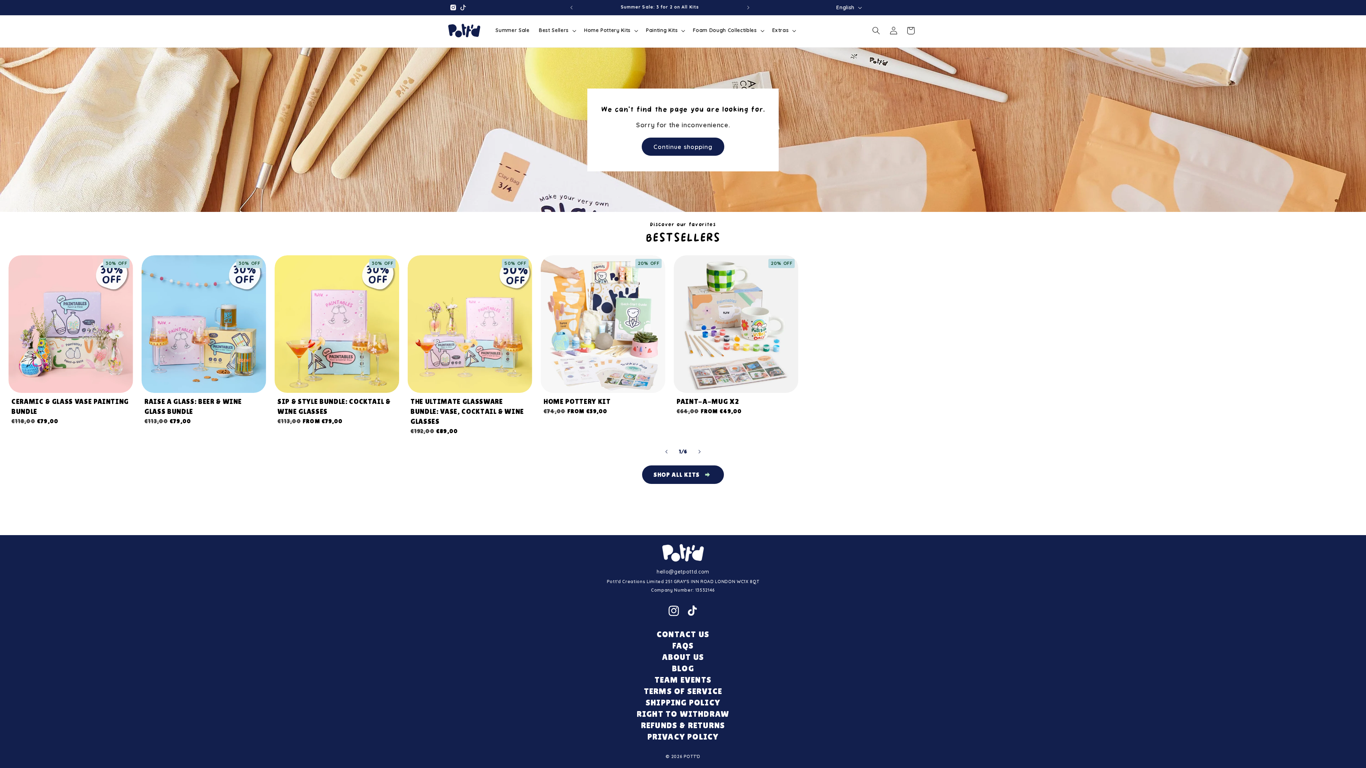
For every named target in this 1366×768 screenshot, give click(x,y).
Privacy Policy (683, 736)
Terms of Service (683, 691)
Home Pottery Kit (577, 401)
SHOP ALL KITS (676, 474)
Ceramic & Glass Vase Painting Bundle (70, 406)
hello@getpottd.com (683, 572)
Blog (683, 668)
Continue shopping (683, 146)
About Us (683, 657)
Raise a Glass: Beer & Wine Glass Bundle (193, 406)
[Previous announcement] (571, 7)
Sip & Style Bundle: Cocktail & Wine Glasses (334, 406)
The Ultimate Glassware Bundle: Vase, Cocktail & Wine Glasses (467, 411)
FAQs (683, 645)
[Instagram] (673, 610)
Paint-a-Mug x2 (708, 401)
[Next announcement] (748, 7)
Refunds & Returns (683, 725)
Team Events (683, 679)
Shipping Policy (683, 702)
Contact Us (683, 634)
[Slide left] (666, 452)
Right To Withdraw (683, 714)
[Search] (876, 30)
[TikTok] (692, 610)
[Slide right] (699, 452)
